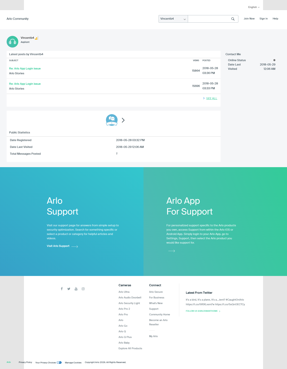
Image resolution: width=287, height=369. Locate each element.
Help (275, 18)
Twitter (69, 289)
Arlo (121, 320)
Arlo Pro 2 (124, 309)
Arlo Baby (124, 343)
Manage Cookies (73, 363)
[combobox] (213, 19)
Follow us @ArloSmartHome (202, 311)
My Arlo (29, 2)
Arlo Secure (156, 292)
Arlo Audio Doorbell (130, 297)
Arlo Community (17, 18)
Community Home (159, 314)
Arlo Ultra (124, 292)
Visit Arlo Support (58, 246)
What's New (156, 303)
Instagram (83, 289)
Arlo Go (123, 326)
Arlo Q (122, 331)
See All (211, 98)
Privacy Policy (25, 362)
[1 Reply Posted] (112, 120)
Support (153, 309)
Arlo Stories (16, 73)
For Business (156, 297)
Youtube (76, 289)
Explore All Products (130, 348)
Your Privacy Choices (45, 363)
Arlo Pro (123, 314)
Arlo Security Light (129, 303)
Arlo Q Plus (125, 337)
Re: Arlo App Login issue (25, 68)
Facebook (62, 289)
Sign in (264, 18)
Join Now (249, 18)
